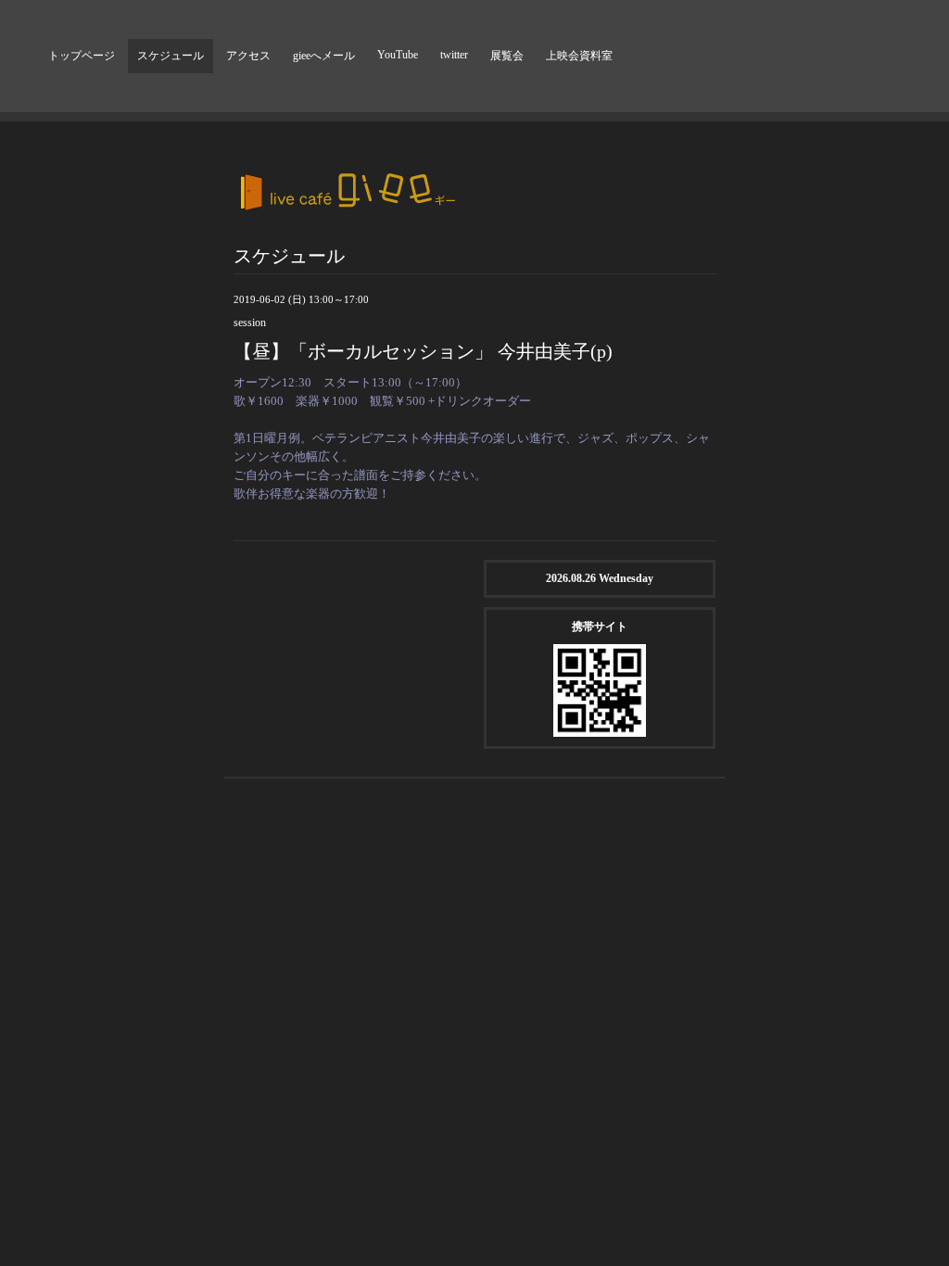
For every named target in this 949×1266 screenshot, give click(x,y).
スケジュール (170, 55)
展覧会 (507, 55)
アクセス (248, 55)
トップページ (81, 55)
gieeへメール (324, 55)
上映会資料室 (579, 55)
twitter (454, 54)
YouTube (397, 54)
